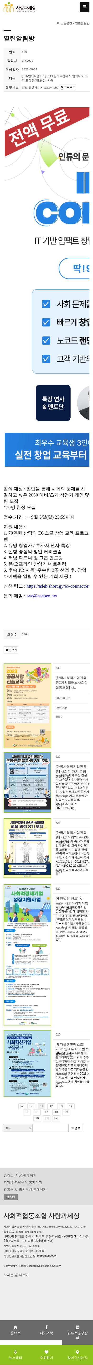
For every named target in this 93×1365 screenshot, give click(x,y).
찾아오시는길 (77, 1358)
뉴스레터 (15, 1358)
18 (56, 1112)
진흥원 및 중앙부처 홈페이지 (25, 1189)
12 (51, 1106)
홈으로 (15, 1333)
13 (61, 1106)
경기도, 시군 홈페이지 (20, 1175)
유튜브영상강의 (77, 1335)
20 (37, 1118)
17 (46, 1112)
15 (27, 1112)
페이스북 (46, 1333)
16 (36, 1112)
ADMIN (10, 1197)
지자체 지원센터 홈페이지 (23, 1182)
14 (70, 1106)
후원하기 (46, 1358)
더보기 (23, 1275)
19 (66, 1112)
